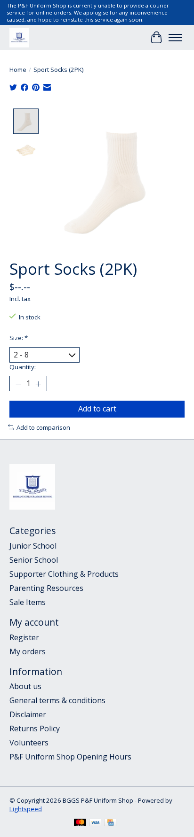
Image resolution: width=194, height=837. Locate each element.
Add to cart (97, 408)
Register (24, 637)
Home (17, 69)
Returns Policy (34, 728)
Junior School (33, 546)
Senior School (33, 560)
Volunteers (28, 742)
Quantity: (22, 367)
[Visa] (95, 823)
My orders (27, 651)
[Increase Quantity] (38, 384)
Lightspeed (25, 809)
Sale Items (27, 602)
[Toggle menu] (175, 37)
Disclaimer (27, 714)
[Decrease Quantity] (18, 384)
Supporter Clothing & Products (64, 574)
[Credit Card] (110, 823)
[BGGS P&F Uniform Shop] (19, 37)
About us (25, 686)
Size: (18, 337)
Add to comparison (43, 427)
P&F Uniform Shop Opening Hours (70, 757)
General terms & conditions (57, 700)
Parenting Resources (46, 588)
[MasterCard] (80, 823)
